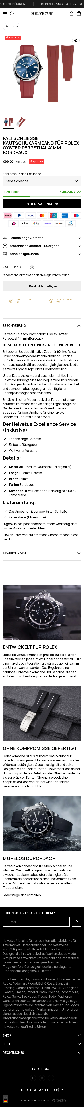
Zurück (14, 26)
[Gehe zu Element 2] (20, 123)
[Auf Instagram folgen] (42, 1078)
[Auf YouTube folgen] (51, 1078)
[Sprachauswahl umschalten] (5, 1097)
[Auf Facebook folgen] (33, 1078)
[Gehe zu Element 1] (8, 123)
